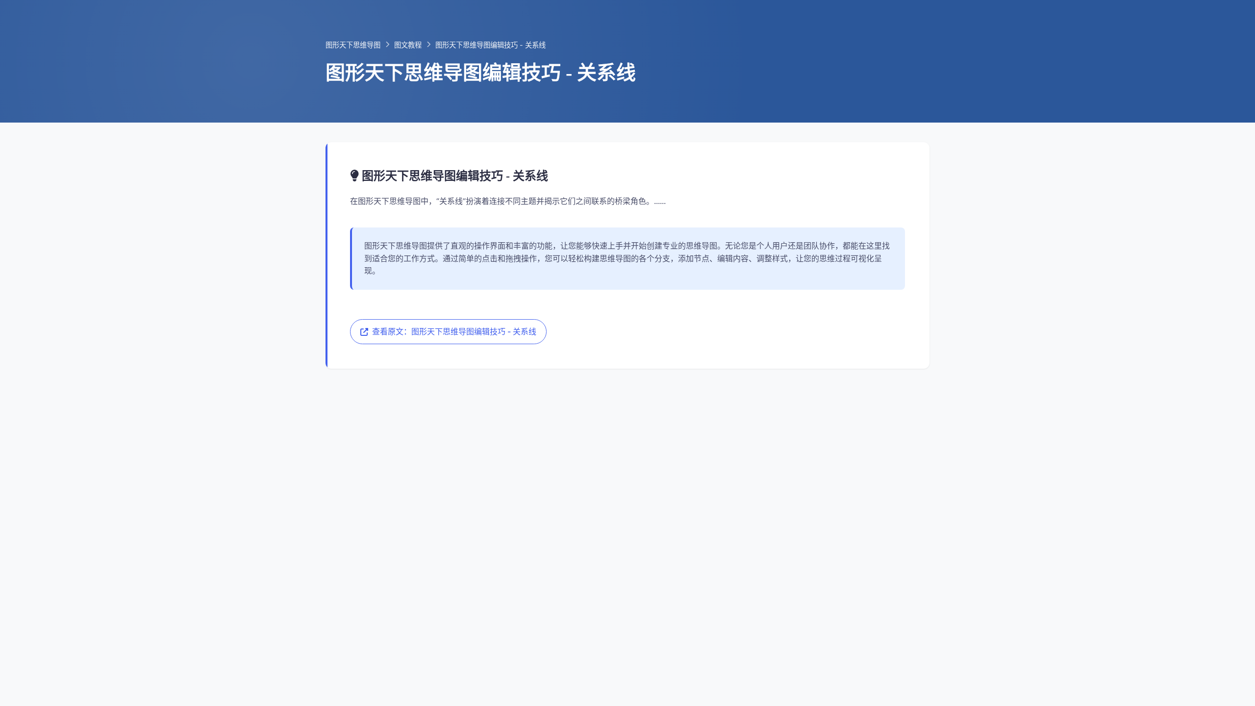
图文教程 (408, 45)
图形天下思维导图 (353, 45)
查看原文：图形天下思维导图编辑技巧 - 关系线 (454, 331)
